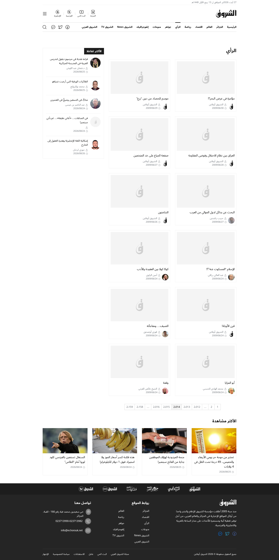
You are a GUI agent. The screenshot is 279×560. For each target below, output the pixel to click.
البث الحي (102, 554)
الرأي (178, 27)
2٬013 (187, 407)
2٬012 (197, 407)
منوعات (157, 27)
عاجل (91, 554)
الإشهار (46, 554)
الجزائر (219, 27)
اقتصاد (198, 27)
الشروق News (124, 27)
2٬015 (166, 407)
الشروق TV (107, 27)
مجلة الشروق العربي (120, 554)
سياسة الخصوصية (61, 554)
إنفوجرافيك (142, 27)
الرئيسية (231, 27)
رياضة (188, 27)
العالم (209, 27)
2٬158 (140, 407)
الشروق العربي (89, 27)
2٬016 (156, 407)
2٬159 (129, 407)
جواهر (168, 27)
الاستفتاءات (79, 554)
